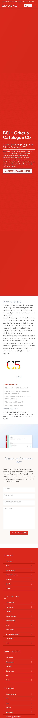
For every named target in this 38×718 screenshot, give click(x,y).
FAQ (7, 675)
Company (9, 561)
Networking (10, 630)
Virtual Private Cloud (12, 634)
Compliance (10, 671)
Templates (9, 657)
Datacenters (10, 662)
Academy (9, 579)
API (7, 699)
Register (28, 6)
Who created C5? (11, 384)
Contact (8, 588)
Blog (7, 703)
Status (8, 680)
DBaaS (8, 612)
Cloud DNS (9, 639)
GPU (7, 625)
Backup (8, 708)
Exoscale (12, 5)
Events (8, 584)
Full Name (7, 488)
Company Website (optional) (13, 501)
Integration (9, 712)
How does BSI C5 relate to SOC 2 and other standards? (18, 398)
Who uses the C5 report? (14, 402)
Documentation (11, 694)
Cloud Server (10, 602)
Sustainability (10, 570)
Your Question (9, 508)
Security (8, 666)
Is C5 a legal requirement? (14, 405)
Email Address (9, 495)
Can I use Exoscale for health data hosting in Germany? (17, 392)
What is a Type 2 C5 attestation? (16, 388)
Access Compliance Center (17, 171)
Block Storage (10, 621)
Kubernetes (9, 607)
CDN (7, 643)
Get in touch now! (19, 533)
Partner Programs (12, 575)
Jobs (7, 566)
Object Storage (11, 616)
